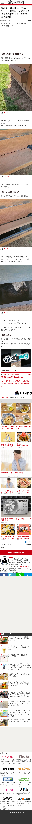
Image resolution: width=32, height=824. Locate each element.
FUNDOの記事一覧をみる (16, 552)
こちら (26, 568)
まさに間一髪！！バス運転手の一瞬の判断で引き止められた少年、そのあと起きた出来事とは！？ (16, 383)
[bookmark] (28, 574)
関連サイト (5, 753)
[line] (20, 574)
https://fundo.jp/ (24, 566)
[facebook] (4, 574)
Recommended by (20, 541)
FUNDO (28, 20)
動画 (2, 547)
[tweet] (10, 574)
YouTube (7, 113)
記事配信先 (5, 809)
